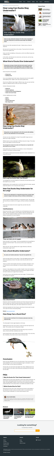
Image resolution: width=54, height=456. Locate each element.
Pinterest (39, 440)
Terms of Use (6, 444)
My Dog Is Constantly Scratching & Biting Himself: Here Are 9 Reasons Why (46, 20)
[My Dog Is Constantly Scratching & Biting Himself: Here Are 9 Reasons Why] (40, 20)
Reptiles (33, 1)
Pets (24, 1)
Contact (5, 441)
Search (38, 430)
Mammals (28, 1)
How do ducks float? (11, 311)
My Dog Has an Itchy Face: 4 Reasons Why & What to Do (47, 17)
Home (4, 5)
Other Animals (22, 443)
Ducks (6, 5)
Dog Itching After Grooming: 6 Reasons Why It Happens (47, 24)
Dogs (21, 440)
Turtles (21, 441)
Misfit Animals (46, 1)
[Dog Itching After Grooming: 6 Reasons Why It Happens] (40, 24)
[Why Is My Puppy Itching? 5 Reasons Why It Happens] (40, 13)
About (4, 440)
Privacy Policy (6, 443)
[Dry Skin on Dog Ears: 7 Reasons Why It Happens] (40, 9)
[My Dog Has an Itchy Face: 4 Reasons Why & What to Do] (40, 17)
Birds (37, 1)
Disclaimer (5, 446)
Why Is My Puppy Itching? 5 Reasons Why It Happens (47, 13)
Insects (41, 1)
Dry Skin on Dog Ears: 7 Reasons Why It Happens (46, 9)
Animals (20, 1)
